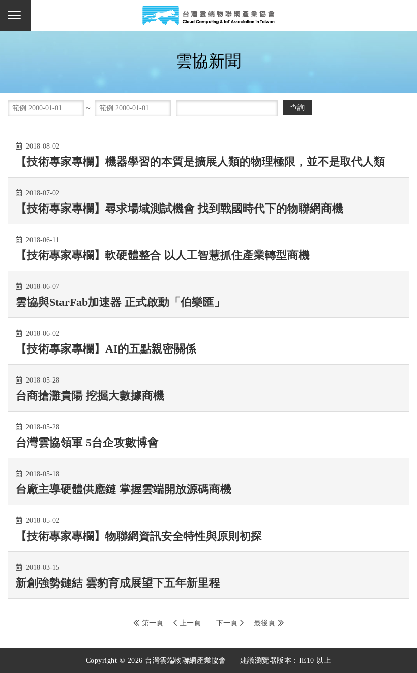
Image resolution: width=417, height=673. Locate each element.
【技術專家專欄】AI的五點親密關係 (106, 348)
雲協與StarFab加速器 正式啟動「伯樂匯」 (120, 302)
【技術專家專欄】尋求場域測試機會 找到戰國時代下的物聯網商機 (179, 208)
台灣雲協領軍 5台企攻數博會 (87, 442)
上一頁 (190, 623)
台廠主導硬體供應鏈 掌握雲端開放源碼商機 (123, 489)
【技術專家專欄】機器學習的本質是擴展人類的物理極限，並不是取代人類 (200, 161)
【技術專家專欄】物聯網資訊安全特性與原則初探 (139, 536)
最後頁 (264, 623)
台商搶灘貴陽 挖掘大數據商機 (90, 395)
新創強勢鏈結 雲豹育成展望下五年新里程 (118, 582)
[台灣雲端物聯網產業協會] (208, 15)
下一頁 (226, 623)
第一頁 (152, 623)
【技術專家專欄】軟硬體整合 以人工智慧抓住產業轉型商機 (163, 255)
